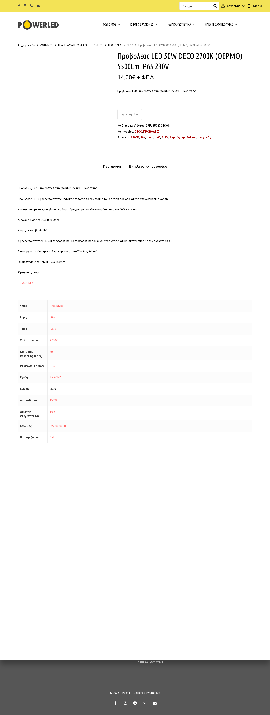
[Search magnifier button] (215, 5)
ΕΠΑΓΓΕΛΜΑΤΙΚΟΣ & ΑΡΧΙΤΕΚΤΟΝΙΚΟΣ (80, 45)
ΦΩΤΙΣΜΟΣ (46, 45)
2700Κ (135, 137)
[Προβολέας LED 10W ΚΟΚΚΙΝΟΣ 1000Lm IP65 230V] (224, 500)
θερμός (175, 137)
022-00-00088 (58, 426)
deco (150, 137)
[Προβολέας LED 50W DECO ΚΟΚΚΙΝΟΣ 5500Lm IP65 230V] (46, 500)
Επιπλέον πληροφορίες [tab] (148, 166)
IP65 (52, 411)
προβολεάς (188, 137)
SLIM (165, 137)
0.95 (52, 366)
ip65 (157, 137)
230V (53, 328)
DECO (130, 45)
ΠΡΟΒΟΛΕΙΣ (115, 45)
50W (52, 317)
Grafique (154, 692)
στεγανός (204, 137)
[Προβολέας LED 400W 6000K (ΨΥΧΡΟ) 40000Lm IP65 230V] (164, 500)
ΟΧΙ (52, 437)
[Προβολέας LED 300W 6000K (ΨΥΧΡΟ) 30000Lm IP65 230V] (105, 500)
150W (53, 400)
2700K (54, 340)
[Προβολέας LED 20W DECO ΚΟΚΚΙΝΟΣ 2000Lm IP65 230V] (46, 589)
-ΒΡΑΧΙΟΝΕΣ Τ (27, 282)
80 (51, 351)
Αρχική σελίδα (26, 45)
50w (142, 137)
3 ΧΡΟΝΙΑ (56, 377)
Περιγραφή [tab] (112, 166)
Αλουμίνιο (56, 305)
